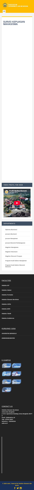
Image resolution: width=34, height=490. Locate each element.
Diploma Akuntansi (11, 229)
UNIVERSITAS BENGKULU (9, 333)
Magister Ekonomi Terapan (13, 256)
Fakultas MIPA (6, 309)
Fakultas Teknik (6, 313)
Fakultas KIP (5, 285)
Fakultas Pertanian (7, 295)
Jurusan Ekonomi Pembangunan (15, 243)
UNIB (8, 483)
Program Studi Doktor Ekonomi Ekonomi (15, 266)
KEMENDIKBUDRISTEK (8, 338)
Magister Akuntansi (11, 252)
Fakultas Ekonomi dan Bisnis (10, 299)
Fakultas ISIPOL (6, 304)
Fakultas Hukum (6, 290)
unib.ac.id (4, 423)
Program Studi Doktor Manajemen (16, 260)
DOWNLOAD (17, 63)
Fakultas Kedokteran (8, 318)
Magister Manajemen (11, 247)
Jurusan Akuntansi (11, 234)
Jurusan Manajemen (11, 238)
